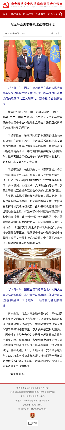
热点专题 (53, 14)
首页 (5, 14)
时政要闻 (15, 14)
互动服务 (40, 14)
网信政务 (28, 14)
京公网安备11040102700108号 (32, 408)
